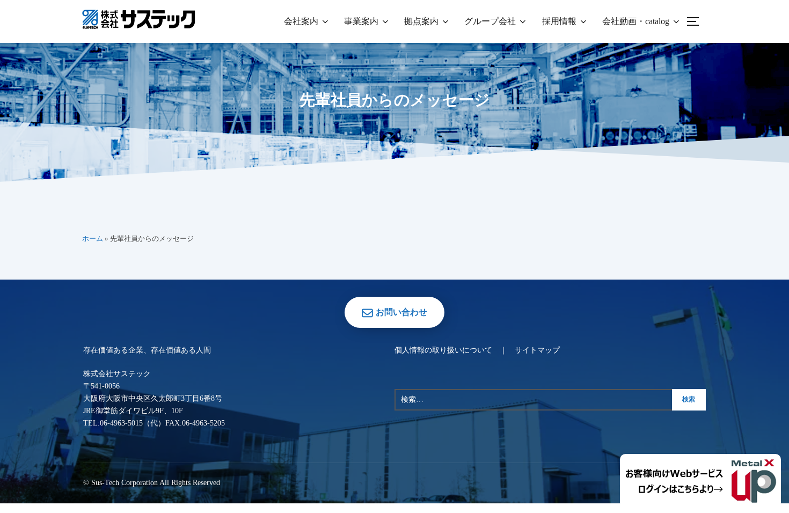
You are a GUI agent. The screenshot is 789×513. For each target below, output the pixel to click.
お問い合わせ (401, 312)
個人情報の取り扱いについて (443, 350)
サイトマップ (537, 350)
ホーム (92, 239)
